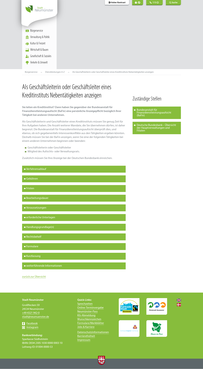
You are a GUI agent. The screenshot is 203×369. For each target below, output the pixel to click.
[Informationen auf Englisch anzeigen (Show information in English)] (177, 300)
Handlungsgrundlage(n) (40, 227)
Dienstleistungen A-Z (55, 72)
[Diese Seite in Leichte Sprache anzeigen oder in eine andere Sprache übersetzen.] (137, 2)
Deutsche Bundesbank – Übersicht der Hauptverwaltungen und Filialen (156, 128)
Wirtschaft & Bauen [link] (39, 50)
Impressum (83, 340)
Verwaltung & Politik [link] (40, 37)
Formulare (32, 246)
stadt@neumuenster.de (35, 317)
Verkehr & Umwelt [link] (39, 62)
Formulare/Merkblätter (90, 323)
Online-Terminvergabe (90, 307)
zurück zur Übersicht (34, 276)
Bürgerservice (36, 30)
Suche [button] (174, 3)
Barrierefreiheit (86, 336)
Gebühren (32, 178)
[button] (117, 2)
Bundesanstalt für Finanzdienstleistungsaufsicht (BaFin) (154, 113)
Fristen (30, 188)
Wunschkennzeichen (89, 319)
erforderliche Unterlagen (40, 217)
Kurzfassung (33, 256)
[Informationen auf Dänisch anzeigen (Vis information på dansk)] (177, 305)
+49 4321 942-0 (30, 313)
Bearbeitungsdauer (37, 198)
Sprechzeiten (85, 304)
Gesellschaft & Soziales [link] (40, 56)
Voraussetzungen (36, 207)
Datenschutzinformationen (93, 332)
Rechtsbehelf (33, 236)
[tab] (74, 169)
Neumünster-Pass (87, 311)
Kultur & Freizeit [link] (37, 43)
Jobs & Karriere (85, 327)
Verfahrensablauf (36, 169)
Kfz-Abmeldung (86, 315)
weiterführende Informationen (44, 266)
